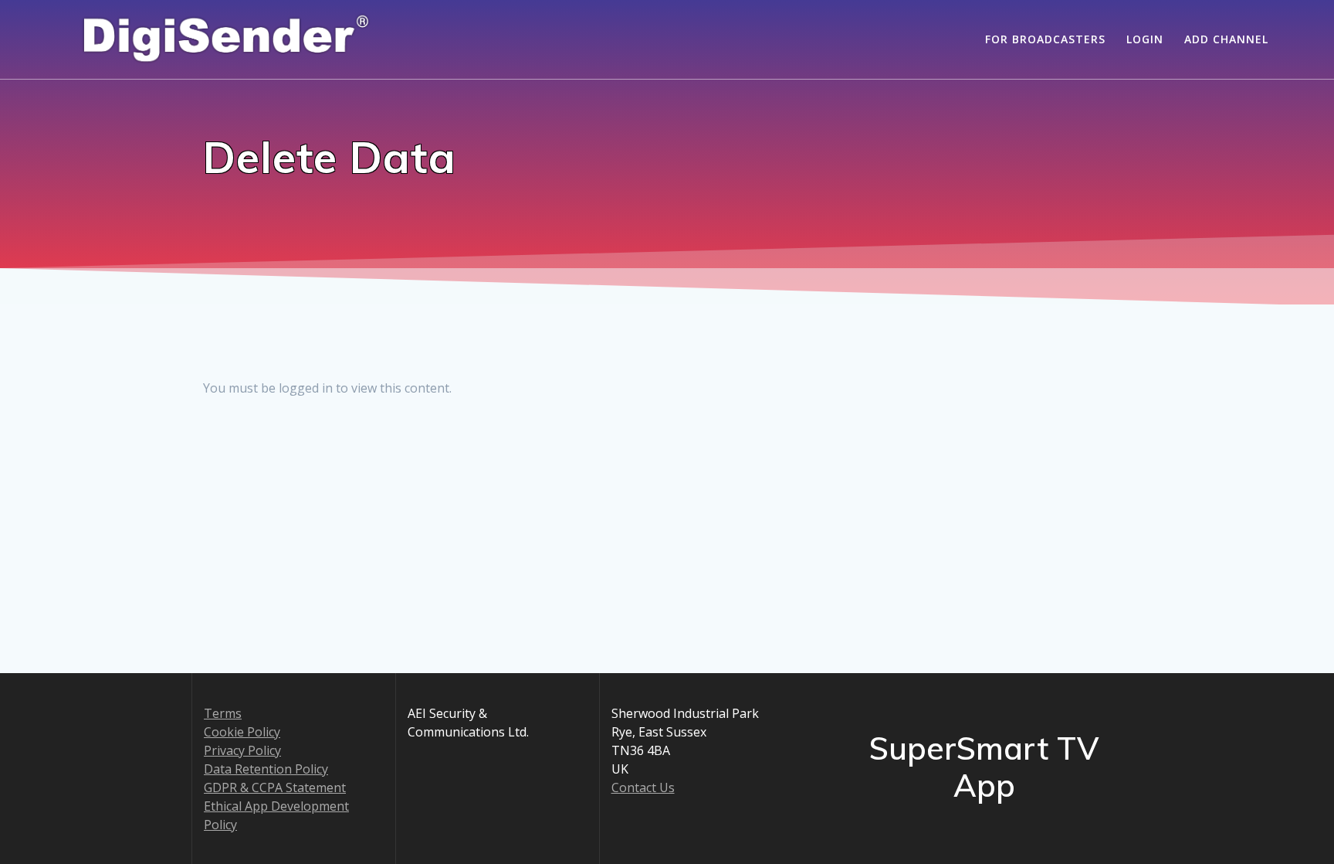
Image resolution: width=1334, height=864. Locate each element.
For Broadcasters (1045, 39)
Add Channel (1226, 39)
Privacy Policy (242, 750)
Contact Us (643, 787)
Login (1144, 39)
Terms (223, 713)
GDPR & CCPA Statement (275, 787)
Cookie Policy (242, 731)
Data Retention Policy (266, 768)
